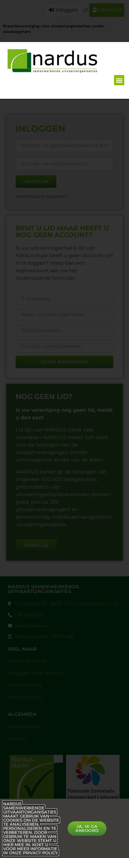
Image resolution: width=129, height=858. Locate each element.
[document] (64, 429)
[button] (119, 80)
